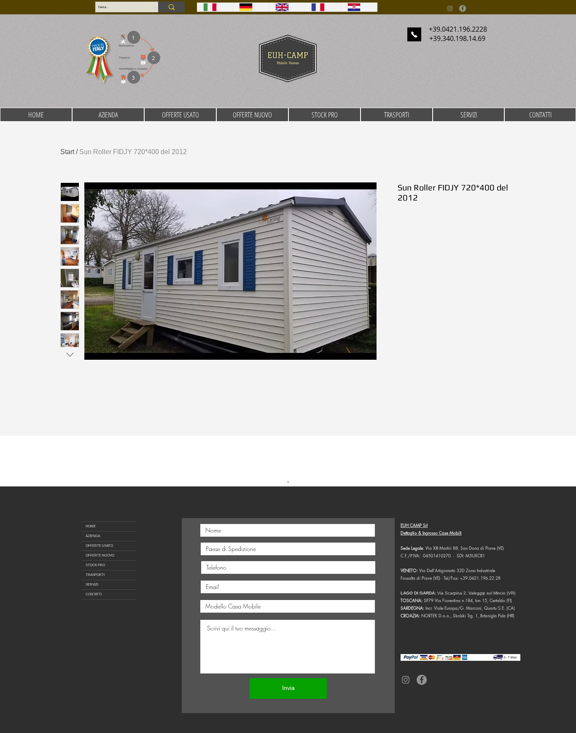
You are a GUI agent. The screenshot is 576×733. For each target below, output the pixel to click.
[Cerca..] (171, 7)
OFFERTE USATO (99, 546)
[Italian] (215, 7)
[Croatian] (359, 7)
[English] (287, 7)
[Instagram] (450, 8)
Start (67, 151)
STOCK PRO (95, 565)
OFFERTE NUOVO (100, 555)
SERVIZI (92, 584)
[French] (323, 7)
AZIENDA (93, 536)
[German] (251, 7)
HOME (91, 526)
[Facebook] (462, 8)
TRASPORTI (95, 575)
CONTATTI (94, 594)
